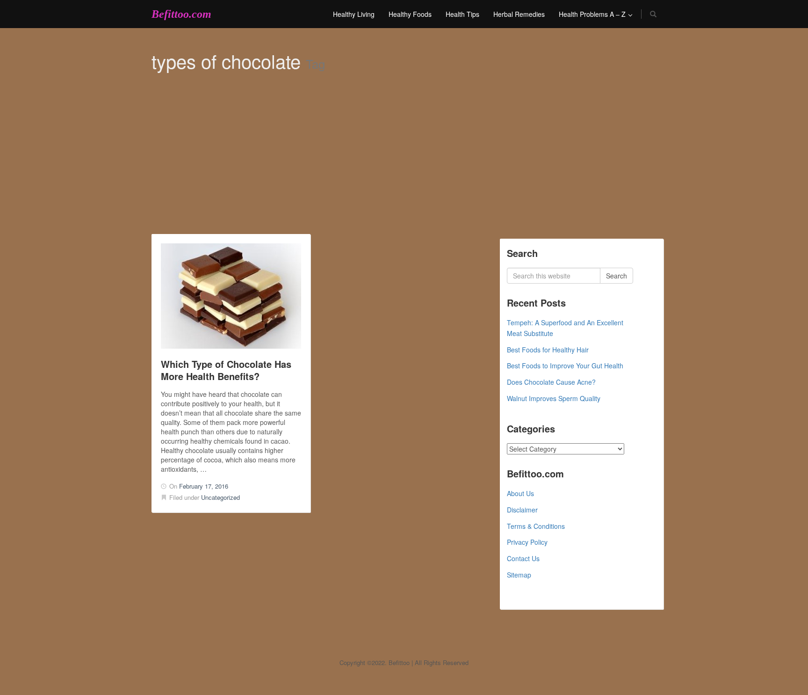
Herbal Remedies (519, 14)
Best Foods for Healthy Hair (548, 349)
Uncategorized (220, 497)
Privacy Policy (527, 542)
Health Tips (462, 14)
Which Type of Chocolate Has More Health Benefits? (226, 370)
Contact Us (523, 558)
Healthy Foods (410, 14)
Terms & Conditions (536, 526)
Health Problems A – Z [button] (593, 14)
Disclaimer (522, 509)
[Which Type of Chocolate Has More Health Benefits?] (231, 296)
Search (616, 275)
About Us (520, 493)
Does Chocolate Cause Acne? (551, 382)
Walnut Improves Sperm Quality (553, 398)
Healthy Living (354, 14)
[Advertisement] (404, 163)
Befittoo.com (181, 14)
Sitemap (519, 574)
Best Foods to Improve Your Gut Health (565, 365)
